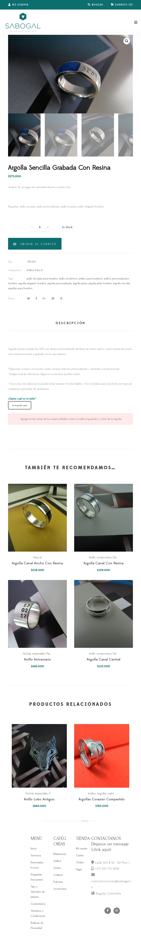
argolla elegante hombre (32, 283)
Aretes (57, 868)
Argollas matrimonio (109, 793)
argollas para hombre (20, 288)
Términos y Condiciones (38, 913)
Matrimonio (59, 854)
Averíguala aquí (19, 405)
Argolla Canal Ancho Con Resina (37, 563)
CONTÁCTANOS (106, 838)
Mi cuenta (81, 848)
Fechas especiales (34, 654)
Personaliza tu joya (37, 865)
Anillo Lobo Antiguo (39, 799)
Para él (39, 270)
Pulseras (58, 881)
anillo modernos (68, 278)
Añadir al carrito (38, 244)
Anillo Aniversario (37, 660)
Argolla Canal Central (103, 660)
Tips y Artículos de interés (38, 892)
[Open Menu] (135, 22)
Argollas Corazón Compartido (102, 799)
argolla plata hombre (100, 283)
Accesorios (59, 888)
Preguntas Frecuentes (37, 877)
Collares (58, 875)
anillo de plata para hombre (42, 278)
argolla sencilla (121, 283)
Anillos (30, 270)
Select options (105, 614)
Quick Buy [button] (39, 517)
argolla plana (80, 283)
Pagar (79, 869)
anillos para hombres (91, 278)
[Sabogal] (23, 22)
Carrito (80, 855)
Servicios (36, 855)
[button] (126, 41)
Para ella (118, 654)
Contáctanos (38, 903)
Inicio (34, 848)
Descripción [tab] (70, 323)
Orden (80, 862)
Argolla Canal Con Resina (104, 563)
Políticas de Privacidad (37, 925)
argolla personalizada (59, 283)
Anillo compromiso (100, 557)
